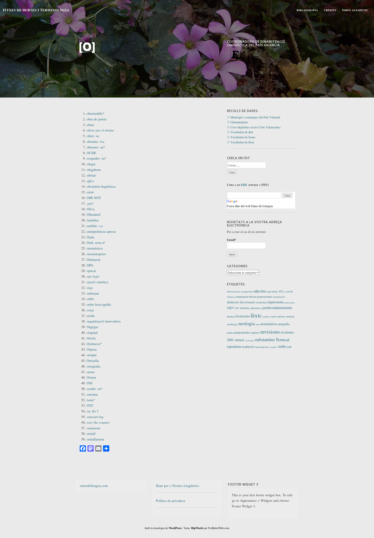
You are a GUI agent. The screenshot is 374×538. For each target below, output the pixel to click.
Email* (231, 239)
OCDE (91, 152)
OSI (89, 383)
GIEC (230, 308)
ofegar (91, 164)
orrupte (92, 354)
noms (258, 324)
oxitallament (95, 439)
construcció (279, 296)
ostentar (92, 394)
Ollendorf (93, 214)
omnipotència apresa (101, 231)
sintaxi (239, 339)
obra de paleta (97, 119)
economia (261, 302)
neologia (246, 323)
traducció (248, 346)
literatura (231, 316)
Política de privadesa (170, 500)
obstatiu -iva (95, 141)
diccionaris (247, 302)
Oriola (91, 338)
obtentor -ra (95, 147)
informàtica (256, 308)
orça (90, 287)
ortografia (93, 366)
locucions (243, 315)
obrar (90, 124)
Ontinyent (93, 259)
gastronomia (289, 302)
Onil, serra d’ (96, 242)
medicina (290, 316)
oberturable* (95, 113)
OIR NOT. (94, 197)
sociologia (249, 340)
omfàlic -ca (95, 225)
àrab (289, 347)
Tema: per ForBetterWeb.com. (206, 528)
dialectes (233, 302)
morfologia (232, 324)
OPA (90, 265)
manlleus (266, 316)
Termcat (282, 339)
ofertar (91, 175)
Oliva (90, 209)
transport (273, 347)
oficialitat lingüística (101, 186)
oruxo (91, 371)
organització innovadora (104, 321)
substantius (265, 339)
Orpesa (92, 349)
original (92, 332)
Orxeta (91, 377)
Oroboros (93, 343)
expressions (275, 301)
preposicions (242, 332)
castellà (289, 291)
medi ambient (278, 316)
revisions (270, 331)
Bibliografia (307, 10)
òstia (90, 400)
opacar (91, 270)
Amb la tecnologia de (162, 528)
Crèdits (330, 10)
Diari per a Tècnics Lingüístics (177, 485)
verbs (282, 346)
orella (91, 315)
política (230, 332)
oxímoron (93, 428)
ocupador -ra (96, 158)
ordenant (93, 293)
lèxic (256, 315)
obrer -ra (93, 135)
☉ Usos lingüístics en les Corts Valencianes (253, 127)
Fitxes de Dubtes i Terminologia (36, 10)
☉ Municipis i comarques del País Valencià (253, 117)
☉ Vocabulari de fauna (241, 137)
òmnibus (93, 220)
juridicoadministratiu (277, 307)
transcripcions (262, 347)
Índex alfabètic (355, 10)
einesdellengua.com (94, 485)
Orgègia (92, 326)
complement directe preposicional (253, 296)
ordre (90, 298)
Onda (90, 237)
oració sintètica (97, 282)
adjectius (260, 291)
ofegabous (94, 169)
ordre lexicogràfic (99, 304)
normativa (269, 323)
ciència (230, 296)
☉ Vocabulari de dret (240, 132)
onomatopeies (96, 253)
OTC (90, 405)
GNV (237, 308)
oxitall (91, 433)
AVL (281, 291)
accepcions (247, 291)
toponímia (234, 346)
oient (90, 192)
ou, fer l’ (93, 411)
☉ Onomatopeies (237, 122)
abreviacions (233, 291)
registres (255, 332)
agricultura (272, 291)
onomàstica (95, 248)
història (244, 308)
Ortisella (93, 360)
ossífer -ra (94, 388)
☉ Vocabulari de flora (240, 142)
